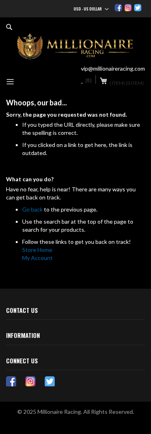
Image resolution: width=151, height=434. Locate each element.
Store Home (37, 249)
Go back (32, 209)
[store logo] (75, 47)
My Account (37, 257)
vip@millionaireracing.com (113, 68)
